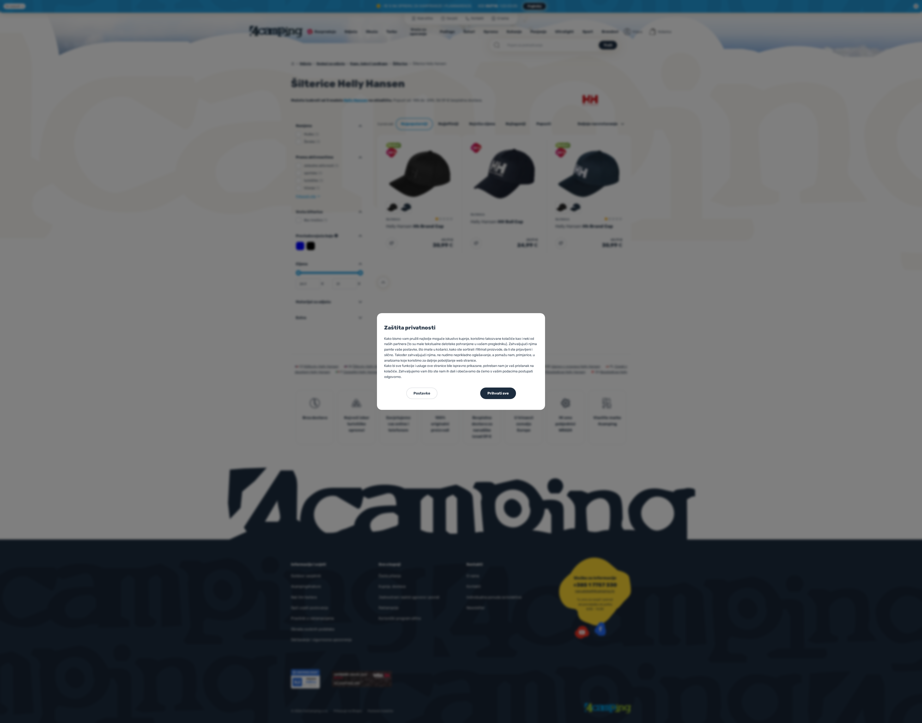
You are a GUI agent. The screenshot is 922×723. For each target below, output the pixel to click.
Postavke (421, 393)
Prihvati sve (498, 393)
